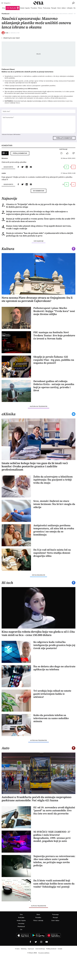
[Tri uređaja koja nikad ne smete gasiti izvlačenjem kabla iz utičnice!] (16, 701)
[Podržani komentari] (67, 153)
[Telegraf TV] (47, 942)
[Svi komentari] (61, 153)
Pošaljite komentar (64, 138)
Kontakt (60, 948)
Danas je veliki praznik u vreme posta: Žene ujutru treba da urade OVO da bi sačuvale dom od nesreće (38, 220)
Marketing (23, 948)
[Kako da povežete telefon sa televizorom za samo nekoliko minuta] (16, 725)
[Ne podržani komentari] (73, 153)
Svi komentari (38, 191)
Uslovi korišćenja (40, 948)
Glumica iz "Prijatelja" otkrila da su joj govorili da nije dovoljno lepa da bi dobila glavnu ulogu (38, 205)
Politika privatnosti (51, 948)
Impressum (31, 948)
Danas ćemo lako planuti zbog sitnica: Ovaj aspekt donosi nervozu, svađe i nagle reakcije (36, 227)
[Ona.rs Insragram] (41, 942)
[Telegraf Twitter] (36, 942)
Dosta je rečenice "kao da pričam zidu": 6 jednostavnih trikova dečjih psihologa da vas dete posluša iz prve (37, 234)
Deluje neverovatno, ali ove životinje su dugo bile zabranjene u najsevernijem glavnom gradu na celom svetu (35, 212)
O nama (17, 948)
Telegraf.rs (7, 3)
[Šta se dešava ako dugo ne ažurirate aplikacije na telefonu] (16, 676)
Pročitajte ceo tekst (11, 38)
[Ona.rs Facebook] (30, 942)
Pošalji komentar (20, 153)
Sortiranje (63, 149)
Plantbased (5, 14)
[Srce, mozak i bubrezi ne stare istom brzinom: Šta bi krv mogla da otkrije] (16, 511)
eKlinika (8, 414)
